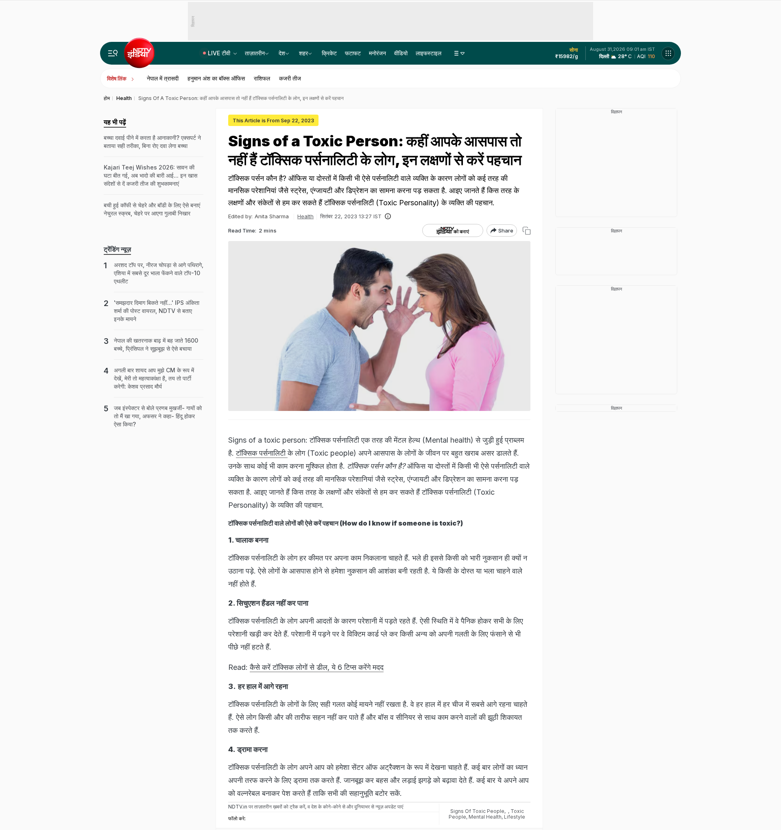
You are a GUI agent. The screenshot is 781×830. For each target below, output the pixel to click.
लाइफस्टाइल (428, 53)
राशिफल (262, 78)
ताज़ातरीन (255, 53)
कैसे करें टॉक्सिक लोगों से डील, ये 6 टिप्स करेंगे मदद (317, 667)
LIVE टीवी (220, 53)
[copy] (526, 231)
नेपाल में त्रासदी (163, 78)
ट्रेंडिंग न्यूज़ (117, 249)
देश (282, 53)
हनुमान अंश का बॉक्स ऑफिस (216, 78)
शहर (303, 53)
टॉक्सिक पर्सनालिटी (262, 453)
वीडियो (401, 53)
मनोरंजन (377, 53)
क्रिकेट (329, 53)
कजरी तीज (290, 78)
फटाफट (353, 53)
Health (305, 216)
